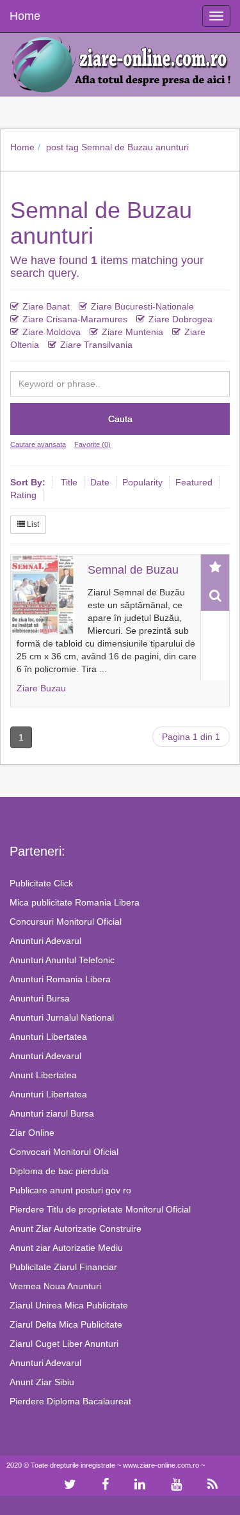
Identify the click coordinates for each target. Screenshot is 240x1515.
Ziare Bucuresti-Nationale (142, 306)
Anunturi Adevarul (45, 941)
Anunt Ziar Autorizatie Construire (75, 1228)
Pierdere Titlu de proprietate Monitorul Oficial (100, 1209)
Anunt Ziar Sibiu (42, 1382)
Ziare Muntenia (132, 332)
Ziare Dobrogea (180, 319)
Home (22, 147)
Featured (193, 482)
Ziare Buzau (41, 688)
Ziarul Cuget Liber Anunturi (64, 1343)
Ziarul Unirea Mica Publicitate (69, 1305)
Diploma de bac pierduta (59, 1171)
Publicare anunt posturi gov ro (70, 1190)
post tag (62, 147)
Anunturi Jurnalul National (62, 1017)
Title (69, 482)
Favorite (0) (92, 444)
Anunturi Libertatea (48, 1037)
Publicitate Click (41, 883)
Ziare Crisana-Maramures (74, 319)
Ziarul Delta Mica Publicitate (66, 1324)
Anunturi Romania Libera (60, 979)
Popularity (142, 482)
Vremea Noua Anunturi (55, 1286)
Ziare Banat (46, 306)
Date (99, 482)
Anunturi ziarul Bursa (52, 1113)
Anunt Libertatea (43, 1075)
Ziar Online (32, 1132)
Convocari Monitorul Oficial (64, 1152)
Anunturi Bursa (40, 998)
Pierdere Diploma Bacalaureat (70, 1401)
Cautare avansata (38, 444)
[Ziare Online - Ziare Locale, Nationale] (120, 63)
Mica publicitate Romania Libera (75, 902)
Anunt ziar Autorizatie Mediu (66, 1248)
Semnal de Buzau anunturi (135, 147)
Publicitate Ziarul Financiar (63, 1267)
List (32, 524)
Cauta (120, 419)
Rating (23, 495)
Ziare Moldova (51, 332)
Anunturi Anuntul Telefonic (62, 960)
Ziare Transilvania (96, 345)
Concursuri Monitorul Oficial (66, 921)
